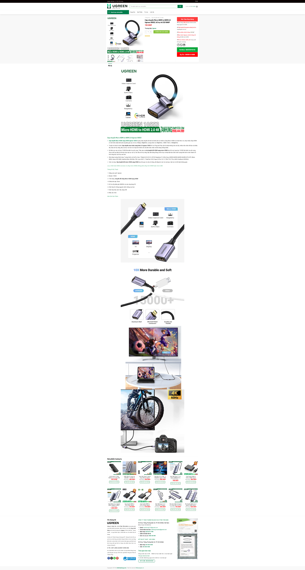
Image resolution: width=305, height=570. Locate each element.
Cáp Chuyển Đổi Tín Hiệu (157, 17)
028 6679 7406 (149, 531)
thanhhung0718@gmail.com (150, 527)
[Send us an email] (111, 558)
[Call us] (181, 45)
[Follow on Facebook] (195, 1)
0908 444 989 (152, 535)
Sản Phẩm (139, 12)
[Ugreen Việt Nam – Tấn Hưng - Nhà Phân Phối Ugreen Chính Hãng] (117, 6)
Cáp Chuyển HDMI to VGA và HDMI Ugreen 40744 (191, 478)
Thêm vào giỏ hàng (161, 32)
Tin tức (146, 12)
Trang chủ (147, 17)
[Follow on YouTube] (184, 45)
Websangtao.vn (140, 568)
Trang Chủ (132, 12)
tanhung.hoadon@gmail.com (159, 529)
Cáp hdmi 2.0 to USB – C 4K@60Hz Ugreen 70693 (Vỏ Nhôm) (160, 478)
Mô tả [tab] (110, 66)
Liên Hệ (152, 12)
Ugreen (154, 28)
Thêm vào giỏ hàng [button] (175, 483)
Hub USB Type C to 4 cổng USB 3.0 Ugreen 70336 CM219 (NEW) (160, 505)
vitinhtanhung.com (121, 568)
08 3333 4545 (149, 544)
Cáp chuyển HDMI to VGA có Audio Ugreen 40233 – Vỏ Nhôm (145, 505)
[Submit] (180, 6)
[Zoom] (109, 51)
